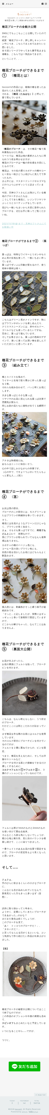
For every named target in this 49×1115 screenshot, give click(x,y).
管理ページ (33, 1112)
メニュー (9, 4)
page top (41, 1095)
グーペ (24, 1112)
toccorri (18, 1109)
